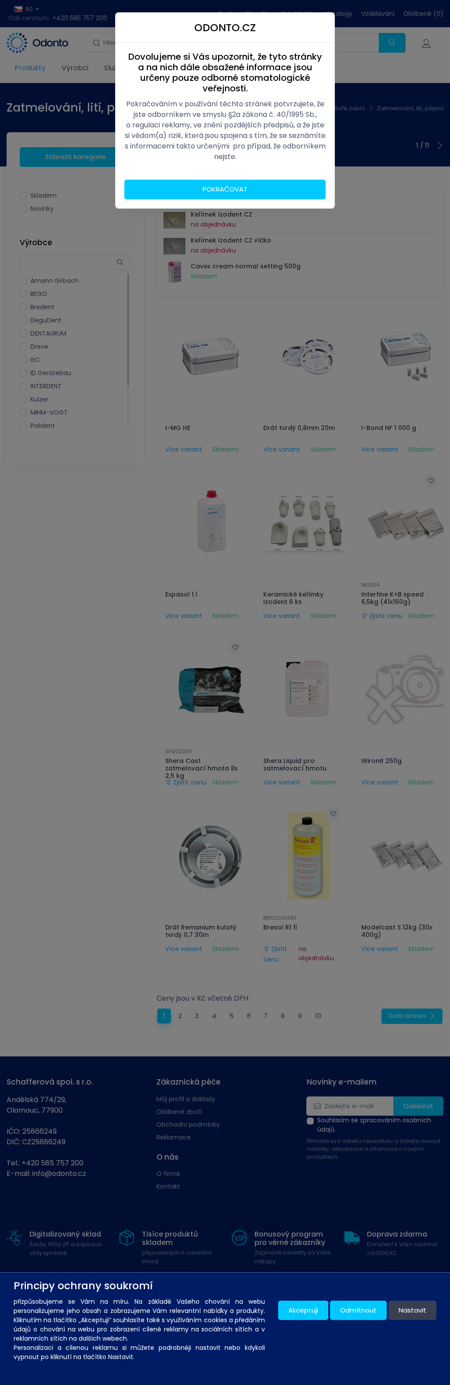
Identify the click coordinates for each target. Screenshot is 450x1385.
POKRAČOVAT (225, 189)
